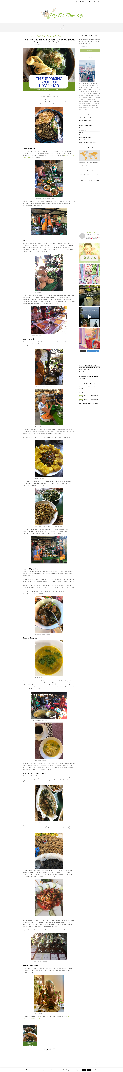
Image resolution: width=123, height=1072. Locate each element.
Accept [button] (83, 1070)
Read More (94, 1070)
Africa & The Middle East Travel (87, 118)
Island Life (82, 135)
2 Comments (63, 44)
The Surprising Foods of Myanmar (49, 40)
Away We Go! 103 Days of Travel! (87, 365)
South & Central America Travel (87, 142)
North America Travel (85, 137)
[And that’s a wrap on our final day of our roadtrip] (89, 295)
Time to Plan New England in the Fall (89, 374)
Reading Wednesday (84, 139)
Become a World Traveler (85, 125)
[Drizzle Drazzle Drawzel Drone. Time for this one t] (89, 274)
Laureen (45, 44)
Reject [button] (89, 1070)
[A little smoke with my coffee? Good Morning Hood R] (89, 338)
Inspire (81, 132)
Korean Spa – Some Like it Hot (87, 371)
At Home (81, 122)
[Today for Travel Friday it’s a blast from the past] (89, 252)
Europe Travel (82, 127)
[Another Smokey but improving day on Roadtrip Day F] (89, 317)
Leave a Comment (54, 44)
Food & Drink (57, 36)
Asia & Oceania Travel (44, 36)
